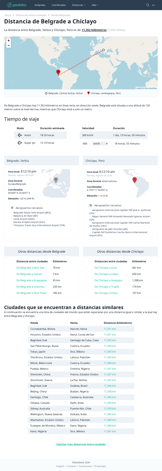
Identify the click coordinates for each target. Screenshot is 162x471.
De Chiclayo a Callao (106, 274)
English (60, 466)
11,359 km (110, 403)
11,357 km (110, 368)
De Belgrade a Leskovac (30, 286)
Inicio (8, 15)
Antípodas (40, 4)
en (153, 5)
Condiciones (85, 466)
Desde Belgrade (60, 15)
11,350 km (110, 346)
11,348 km (110, 363)
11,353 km (110, 340)
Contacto (71, 466)
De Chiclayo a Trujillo (107, 286)
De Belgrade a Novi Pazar (31, 293)
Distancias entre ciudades (31, 15)
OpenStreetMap (151, 88)
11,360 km (110, 420)
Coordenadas (59, 4)
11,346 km (110, 386)
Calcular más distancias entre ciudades (81, 444)
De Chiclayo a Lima (106, 267)
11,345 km (110, 397)
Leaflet (139, 88)
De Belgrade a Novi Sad (30, 267)
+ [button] (9, 41)
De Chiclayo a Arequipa (108, 280)
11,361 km (110, 431)
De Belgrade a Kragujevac (31, 280)
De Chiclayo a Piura (106, 293)
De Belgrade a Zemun (29, 274)
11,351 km (110, 329)
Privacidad (100, 466)
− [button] (9, 45)
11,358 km (110, 391)
